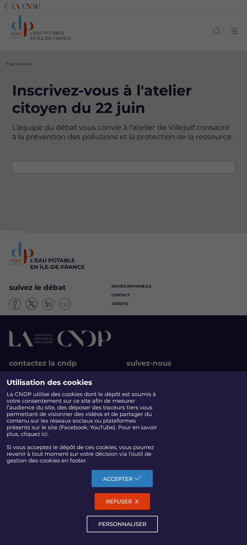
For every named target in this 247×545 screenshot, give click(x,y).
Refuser (119, 501)
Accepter (118, 479)
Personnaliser (122, 524)
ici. (45, 434)
